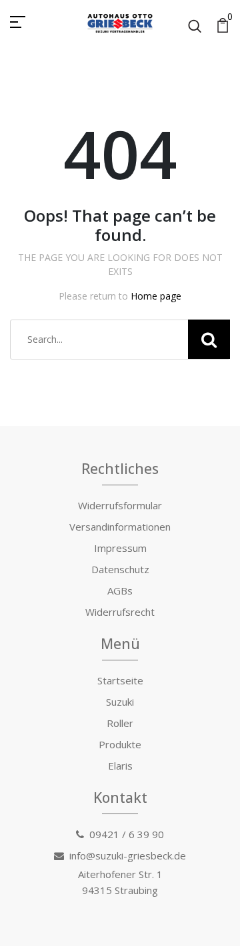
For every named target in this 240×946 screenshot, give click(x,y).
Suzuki (120, 701)
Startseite (120, 680)
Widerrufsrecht (120, 611)
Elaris (120, 765)
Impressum (120, 548)
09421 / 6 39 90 (126, 834)
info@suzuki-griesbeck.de (127, 855)
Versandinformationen (120, 526)
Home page (156, 296)
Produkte (120, 744)
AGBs (120, 590)
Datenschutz (120, 569)
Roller (120, 723)
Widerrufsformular (120, 505)
